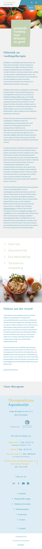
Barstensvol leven (10, 208)
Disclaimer (21, 544)
